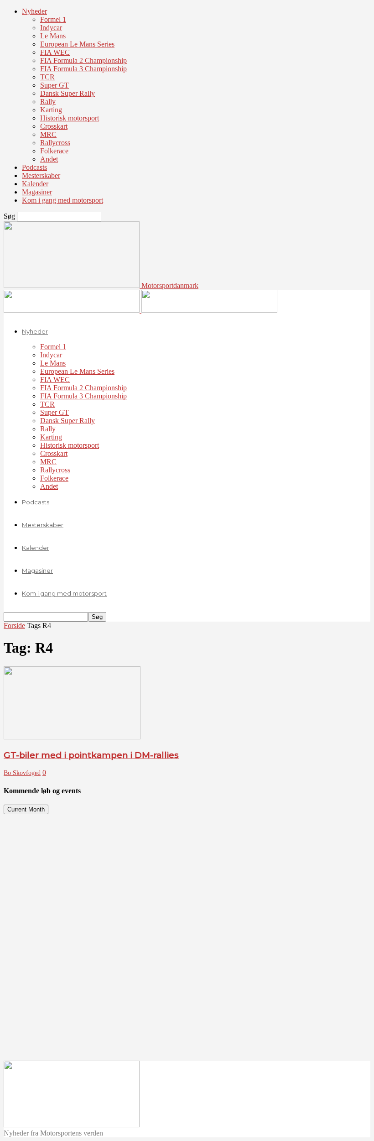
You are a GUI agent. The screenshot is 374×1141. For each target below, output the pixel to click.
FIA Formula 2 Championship (83, 60)
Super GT (54, 85)
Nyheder (34, 11)
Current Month (26, 809)
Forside (14, 625)
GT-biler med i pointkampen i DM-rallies (91, 755)
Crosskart (54, 126)
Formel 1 (53, 19)
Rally (48, 101)
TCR (47, 77)
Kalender (35, 184)
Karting (51, 110)
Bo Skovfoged (22, 772)
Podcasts (34, 167)
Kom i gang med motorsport (62, 200)
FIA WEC (55, 52)
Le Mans (53, 36)
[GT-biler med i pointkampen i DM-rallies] (72, 737)
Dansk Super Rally (67, 93)
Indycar (51, 27)
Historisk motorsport (69, 118)
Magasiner (37, 192)
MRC (48, 134)
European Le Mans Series (77, 44)
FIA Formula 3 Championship (83, 69)
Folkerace (54, 151)
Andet (49, 159)
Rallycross (55, 143)
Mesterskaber (41, 175)
